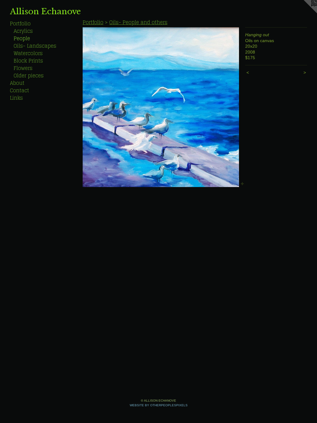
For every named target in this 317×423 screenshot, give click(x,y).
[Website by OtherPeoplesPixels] (304, 12)
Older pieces (29, 75)
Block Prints (28, 60)
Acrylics (23, 31)
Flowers (23, 68)
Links (16, 98)
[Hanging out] (161, 107)
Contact (19, 90)
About (17, 83)
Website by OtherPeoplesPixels (159, 405)
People (22, 38)
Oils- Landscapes (35, 46)
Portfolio (20, 23)
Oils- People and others (138, 22)
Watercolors (28, 53)
